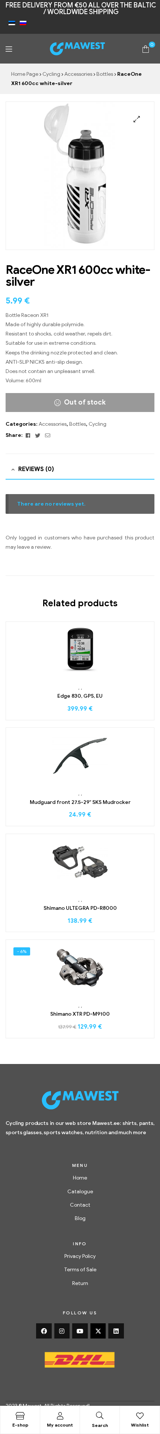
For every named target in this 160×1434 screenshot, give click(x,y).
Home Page (24, 74)
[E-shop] (20, 1416)
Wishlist (140, 1425)
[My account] (60, 1416)
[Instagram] (62, 1331)
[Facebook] (44, 1331)
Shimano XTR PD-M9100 (80, 1014)
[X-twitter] (98, 1331)
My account (60, 1425)
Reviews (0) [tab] (36, 469)
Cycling (51, 74)
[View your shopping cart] (146, 48)
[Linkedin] (116, 1331)
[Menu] (9, 49)
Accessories (78, 74)
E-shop (20, 1425)
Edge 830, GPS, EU (80, 696)
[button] (136, 119)
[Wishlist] (140, 1416)
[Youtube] (80, 1331)
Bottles (104, 74)
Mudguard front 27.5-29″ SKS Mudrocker (80, 802)
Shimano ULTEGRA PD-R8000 (80, 908)
